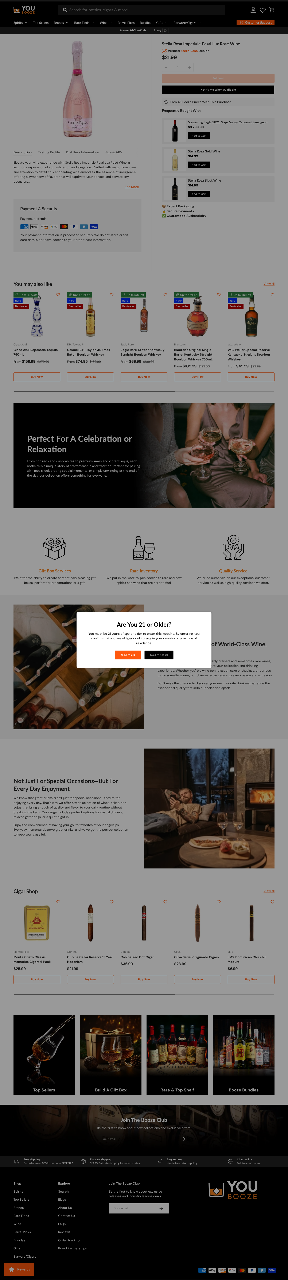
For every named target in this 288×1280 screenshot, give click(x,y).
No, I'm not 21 (159, 655)
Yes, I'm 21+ (127, 655)
